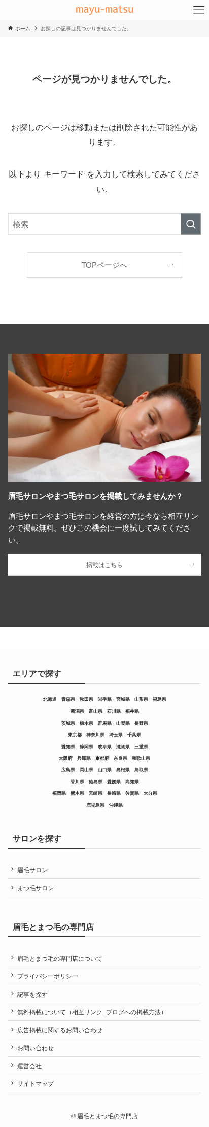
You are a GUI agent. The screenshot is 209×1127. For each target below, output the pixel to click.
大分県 (150, 793)
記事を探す (32, 994)
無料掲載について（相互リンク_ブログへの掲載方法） (92, 1011)
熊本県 (77, 793)
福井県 (132, 711)
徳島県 (95, 781)
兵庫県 (84, 758)
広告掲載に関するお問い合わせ (59, 1029)
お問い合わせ (35, 1047)
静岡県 (86, 746)
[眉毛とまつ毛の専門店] (105, 10)
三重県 (141, 746)
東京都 (75, 734)
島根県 (123, 769)
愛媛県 (114, 781)
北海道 (50, 699)
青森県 (68, 699)
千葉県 (134, 734)
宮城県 (123, 699)
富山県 (95, 711)
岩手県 (105, 699)
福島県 (159, 699)
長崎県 (114, 793)
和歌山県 (141, 758)
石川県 (114, 711)
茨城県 (68, 723)
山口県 (105, 769)
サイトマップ (35, 1083)
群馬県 (105, 723)
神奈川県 (95, 734)
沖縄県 (116, 805)
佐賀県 (132, 793)
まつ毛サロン (35, 887)
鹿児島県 (95, 805)
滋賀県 (123, 746)
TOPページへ (104, 264)
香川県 (77, 781)
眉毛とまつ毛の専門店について (59, 958)
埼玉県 (116, 734)
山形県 (141, 699)
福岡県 (59, 793)
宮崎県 (95, 793)
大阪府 (66, 758)
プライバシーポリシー (47, 975)
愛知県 (68, 746)
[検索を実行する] (191, 224)
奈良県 (120, 758)
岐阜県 (105, 746)
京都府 (102, 758)
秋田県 (86, 699)
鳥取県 (141, 769)
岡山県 (86, 769)
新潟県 (77, 711)
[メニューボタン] (199, 10)
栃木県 (86, 723)
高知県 (132, 781)
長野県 (141, 723)
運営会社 (29, 1065)
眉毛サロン (32, 869)
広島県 (68, 769)
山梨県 (123, 723)
